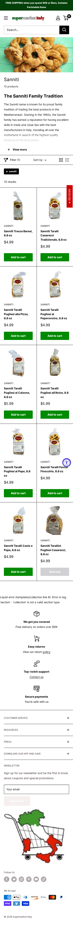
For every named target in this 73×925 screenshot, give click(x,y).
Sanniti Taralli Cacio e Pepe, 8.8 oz (18, 548)
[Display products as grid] (61, 160)
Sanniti (8, 225)
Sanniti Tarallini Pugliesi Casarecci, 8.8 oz (53, 550)
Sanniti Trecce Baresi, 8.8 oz (18, 233)
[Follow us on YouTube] (36, 879)
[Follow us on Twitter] (14, 879)
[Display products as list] (67, 160)
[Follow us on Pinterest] (29, 879)
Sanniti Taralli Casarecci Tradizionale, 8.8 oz (53, 235)
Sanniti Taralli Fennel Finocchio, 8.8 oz (54, 469)
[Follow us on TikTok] (43, 879)
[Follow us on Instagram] (21, 879)
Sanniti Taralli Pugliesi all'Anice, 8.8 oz (54, 392)
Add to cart (18, 257)
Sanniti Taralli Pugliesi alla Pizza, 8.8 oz (16, 314)
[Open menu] (6, 18)
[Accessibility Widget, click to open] (66, 462)
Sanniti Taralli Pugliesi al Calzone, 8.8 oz (17, 392)
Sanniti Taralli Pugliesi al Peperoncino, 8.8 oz (53, 314)
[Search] (64, 30)
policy (46, 651)
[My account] (58, 18)
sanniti (13, 171)
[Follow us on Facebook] (6, 879)
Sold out (54, 571)
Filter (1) (15, 159)
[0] (65, 18)
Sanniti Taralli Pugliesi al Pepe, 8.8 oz (17, 471)
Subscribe (17, 801)
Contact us (36, 677)
